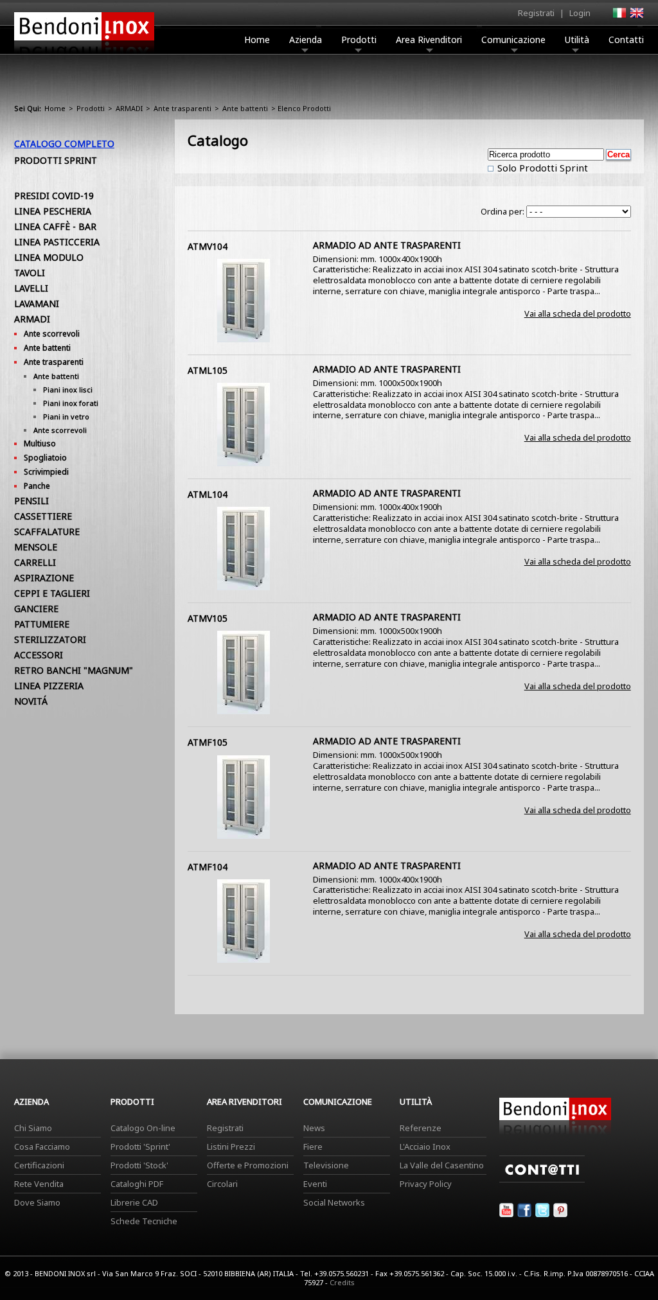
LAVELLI (31, 288)
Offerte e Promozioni (248, 1165)
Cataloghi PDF (137, 1184)
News (314, 1128)
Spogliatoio (45, 457)
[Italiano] (619, 16)
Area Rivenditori (429, 39)
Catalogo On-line (143, 1128)
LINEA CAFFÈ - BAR (55, 226)
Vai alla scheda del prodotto (577, 313)
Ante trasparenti (182, 108)
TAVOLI (29, 273)
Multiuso (40, 443)
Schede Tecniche (144, 1221)
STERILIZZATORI (50, 639)
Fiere (313, 1146)
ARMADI (129, 108)
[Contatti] (542, 1179)
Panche (37, 485)
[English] (636, 16)
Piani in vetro (66, 416)
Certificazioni (39, 1165)
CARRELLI (35, 562)
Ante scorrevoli (52, 333)
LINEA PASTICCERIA (57, 242)
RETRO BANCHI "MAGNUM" (73, 670)
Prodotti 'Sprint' (140, 1146)
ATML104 (207, 494)
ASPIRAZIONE (44, 578)
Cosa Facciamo (42, 1146)
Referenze (420, 1128)
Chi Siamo (33, 1128)
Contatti (626, 39)
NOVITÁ (31, 701)
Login (580, 13)
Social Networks (334, 1202)
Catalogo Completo (64, 143)
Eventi (315, 1184)
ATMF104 (207, 867)
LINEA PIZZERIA (49, 686)
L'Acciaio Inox (425, 1146)
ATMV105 (207, 618)
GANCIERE (36, 608)
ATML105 (207, 370)
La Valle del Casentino (442, 1165)
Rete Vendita (39, 1184)
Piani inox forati (70, 403)
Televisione (326, 1165)
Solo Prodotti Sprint (541, 167)
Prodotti (359, 39)
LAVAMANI (36, 303)
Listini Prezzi (231, 1146)
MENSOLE (35, 547)
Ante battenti (245, 108)
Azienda (305, 39)
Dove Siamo (37, 1202)
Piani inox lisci (68, 389)
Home (257, 39)
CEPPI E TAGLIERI (52, 593)
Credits (342, 1282)
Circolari (222, 1184)
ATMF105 (207, 742)
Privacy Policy (426, 1184)
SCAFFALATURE (47, 531)
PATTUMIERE (41, 624)
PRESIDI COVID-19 (54, 195)
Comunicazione (513, 39)
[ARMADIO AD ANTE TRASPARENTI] (243, 339)
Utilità (577, 39)
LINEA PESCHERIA (52, 211)
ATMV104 (207, 246)
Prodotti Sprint (55, 160)
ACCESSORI (38, 655)
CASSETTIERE (43, 516)
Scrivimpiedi (46, 471)
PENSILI (31, 501)
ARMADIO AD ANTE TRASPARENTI (387, 245)
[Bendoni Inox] (84, 55)
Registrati (536, 13)
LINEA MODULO (49, 257)
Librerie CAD (134, 1202)
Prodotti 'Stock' (139, 1165)
